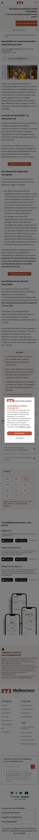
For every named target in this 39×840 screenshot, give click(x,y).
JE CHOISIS (19, 438)
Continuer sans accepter (18, 403)
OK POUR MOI (19, 433)
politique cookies (24, 427)
